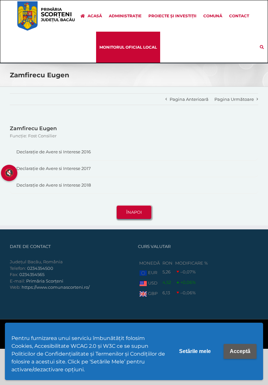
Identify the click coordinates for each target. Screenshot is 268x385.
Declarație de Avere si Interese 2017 (53, 168)
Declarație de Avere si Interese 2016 (53, 151)
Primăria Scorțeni (44, 281)
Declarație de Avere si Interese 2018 (53, 185)
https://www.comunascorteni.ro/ (56, 287)
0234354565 (31, 274)
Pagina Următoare (234, 99)
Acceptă (240, 351)
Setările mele (195, 351)
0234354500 (40, 268)
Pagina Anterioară (189, 99)
